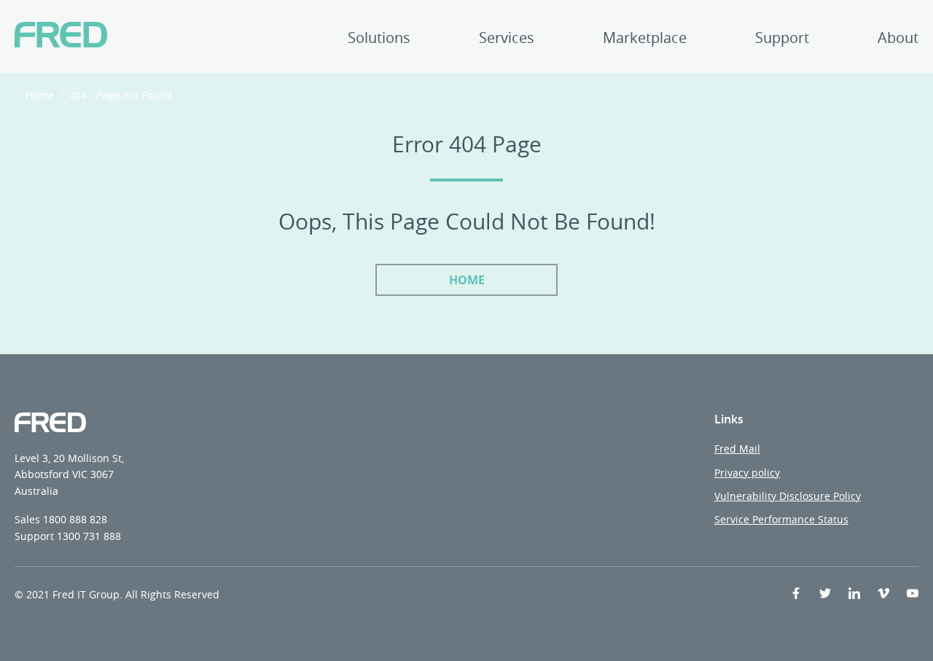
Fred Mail (737, 448)
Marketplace (645, 39)
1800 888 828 (75, 519)
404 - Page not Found (120, 95)
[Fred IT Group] (61, 36)
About (898, 39)
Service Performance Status (781, 519)
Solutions (379, 39)
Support (782, 39)
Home (40, 95)
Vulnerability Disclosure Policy (787, 496)
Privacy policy (747, 473)
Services (506, 39)
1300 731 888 (89, 536)
